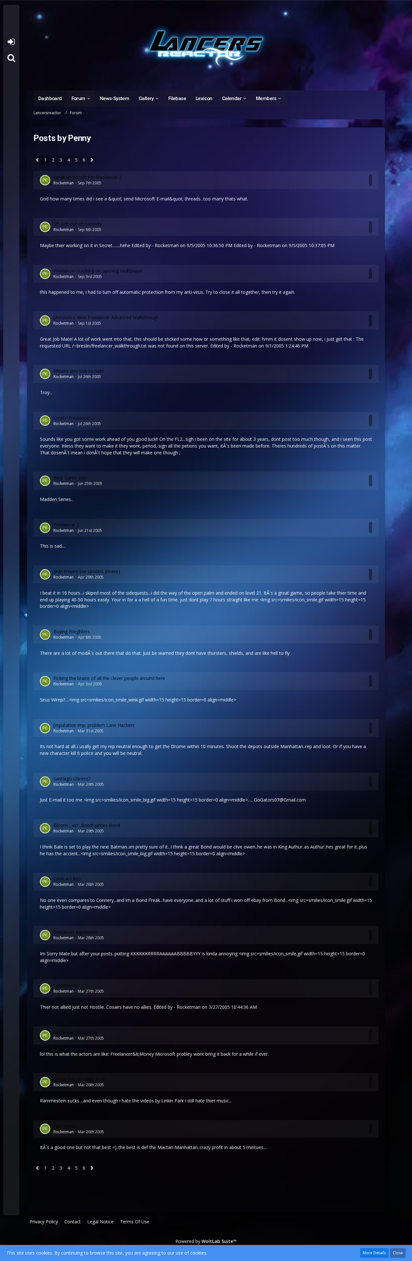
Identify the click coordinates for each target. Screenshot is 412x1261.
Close (398, 1253)
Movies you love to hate (78, 371)
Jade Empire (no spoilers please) (86, 571)
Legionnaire (65, 985)
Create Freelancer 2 (73, 418)
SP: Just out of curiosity (77, 224)
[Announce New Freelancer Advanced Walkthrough (106, 317)
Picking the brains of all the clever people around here (109, 678)
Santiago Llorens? (71, 778)
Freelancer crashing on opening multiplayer (98, 271)
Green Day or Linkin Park (79, 1079)
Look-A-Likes (67, 879)
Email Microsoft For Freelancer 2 (87, 177)
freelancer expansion (75, 932)
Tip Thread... (66, 1126)
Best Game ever (70, 478)
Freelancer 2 (66, 525)
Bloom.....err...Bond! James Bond (86, 825)
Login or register (11, 42)
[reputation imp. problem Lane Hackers (94, 725)
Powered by (206, 1241)
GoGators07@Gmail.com (280, 800)
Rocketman (63, 183)
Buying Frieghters (71, 631)
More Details (374, 1253)
